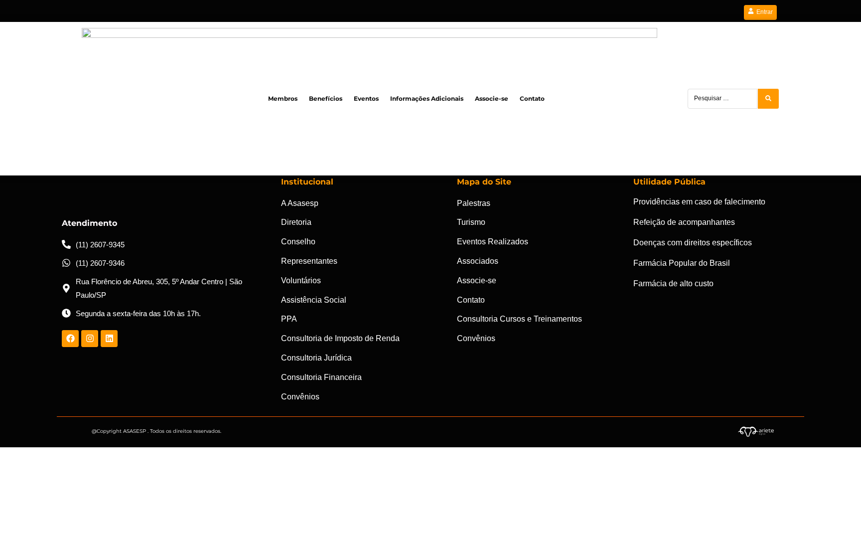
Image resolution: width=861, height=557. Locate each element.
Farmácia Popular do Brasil (681, 263)
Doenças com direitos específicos (692, 242)
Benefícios (325, 98)
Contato (532, 98)
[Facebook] (70, 338)
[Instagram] (89, 338)
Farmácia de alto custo (673, 283)
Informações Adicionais (426, 98)
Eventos (366, 98)
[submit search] (768, 98)
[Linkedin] (109, 338)
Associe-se (491, 98)
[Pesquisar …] (722, 99)
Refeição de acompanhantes (684, 222)
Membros (282, 98)
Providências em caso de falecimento (699, 201)
